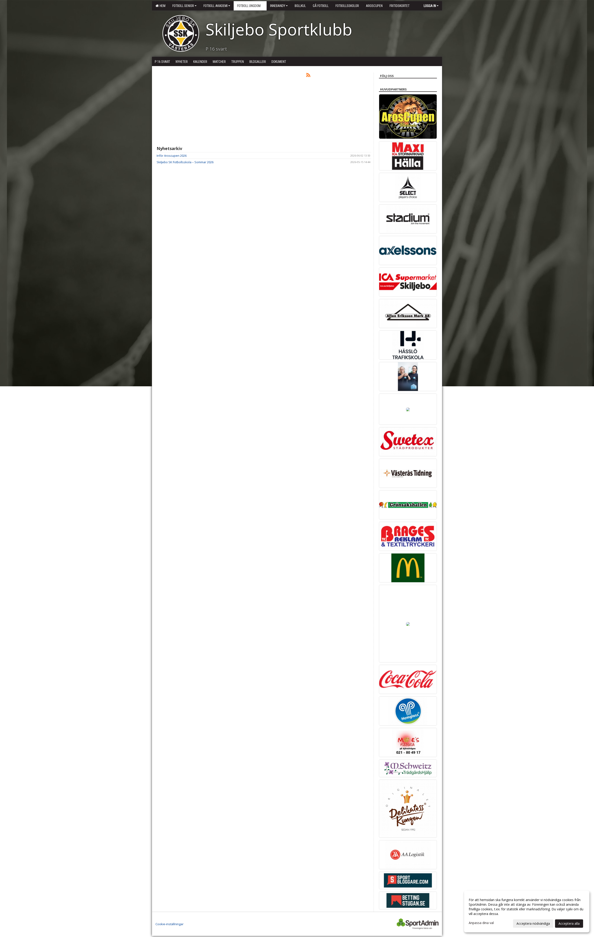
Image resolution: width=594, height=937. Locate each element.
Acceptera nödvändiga (533, 923)
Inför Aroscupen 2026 (172, 156)
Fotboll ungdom (249, 6)
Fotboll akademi (215, 6)
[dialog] (526, 911)
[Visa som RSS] (308, 76)
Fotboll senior (183, 6)
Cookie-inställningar (169, 924)
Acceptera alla (569, 923)
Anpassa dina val (481, 923)
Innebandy (277, 6)
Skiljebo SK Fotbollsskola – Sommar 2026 (185, 162)
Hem (161, 6)
